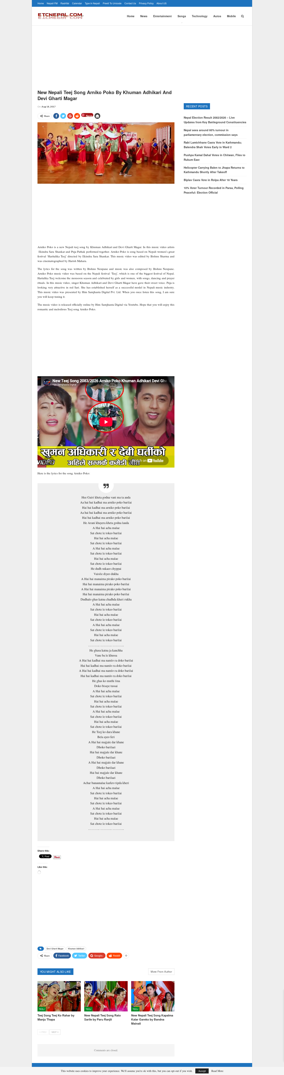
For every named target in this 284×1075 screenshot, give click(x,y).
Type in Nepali (92, 3)
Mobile (231, 16)
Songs (182, 16)
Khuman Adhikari (76, 948)
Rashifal (64, 3)
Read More (217, 1071)
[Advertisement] (142, 54)
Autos (217, 16)
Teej (41, 1009)
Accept (202, 1071)
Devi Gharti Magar (55, 948)
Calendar (77, 3)
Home (40, 3)
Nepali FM (52, 3)
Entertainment (162, 16)
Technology (199, 16)
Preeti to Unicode (112, 3)
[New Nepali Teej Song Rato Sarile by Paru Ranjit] (106, 996)
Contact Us (130, 3)
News (143, 16)
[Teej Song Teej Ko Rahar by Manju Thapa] (59, 996)
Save (89, 115)
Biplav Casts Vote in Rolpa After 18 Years (211, 180)
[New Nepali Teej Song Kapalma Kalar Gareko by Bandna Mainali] (152, 996)
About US (161, 3)
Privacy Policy (146, 3)
